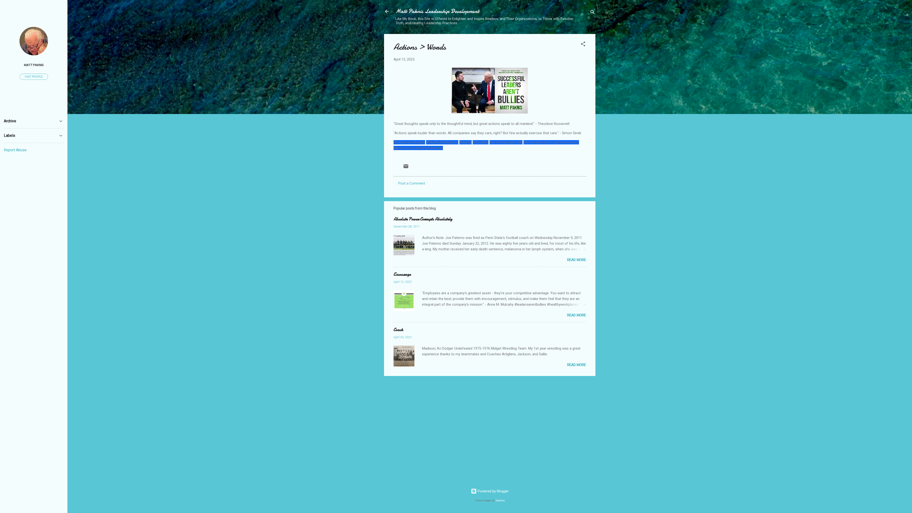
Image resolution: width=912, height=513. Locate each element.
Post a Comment (411, 183)
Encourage (402, 274)
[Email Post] (406, 168)
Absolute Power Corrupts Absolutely (423, 219)
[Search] (592, 13)
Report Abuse (15, 150)
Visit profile (34, 76)
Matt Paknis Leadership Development (437, 11)
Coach (398, 330)
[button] (583, 44)
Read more (576, 260)
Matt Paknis (34, 65)
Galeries (500, 500)
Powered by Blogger (493, 491)
